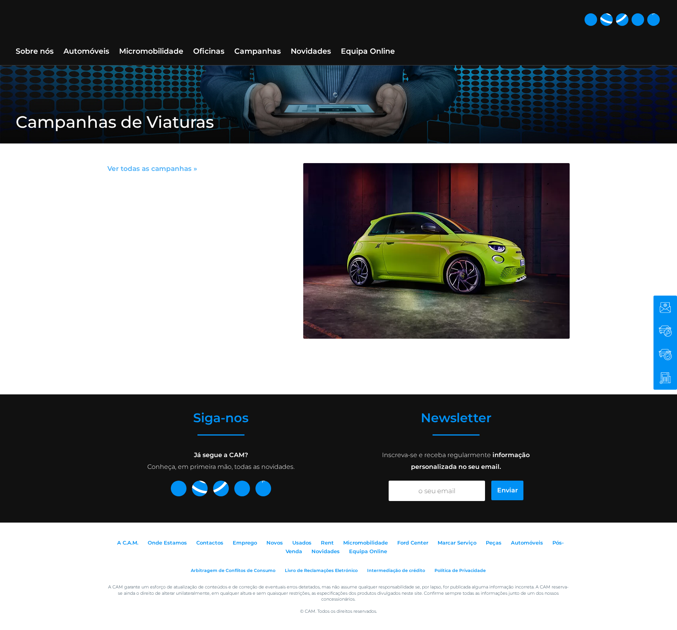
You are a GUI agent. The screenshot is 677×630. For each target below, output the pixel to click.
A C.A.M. (127, 542)
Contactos (209, 542)
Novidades (311, 51)
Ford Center (412, 542)
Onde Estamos (167, 542)
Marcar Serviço (457, 542)
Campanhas (257, 51)
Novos (274, 542)
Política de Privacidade (460, 570)
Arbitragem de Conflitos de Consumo (233, 570)
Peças (493, 542)
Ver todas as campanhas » (152, 168)
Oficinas (208, 51)
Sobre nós (35, 51)
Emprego (245, 542)
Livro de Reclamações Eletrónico (321, 570)
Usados (301, 542)
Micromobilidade (151, 51)
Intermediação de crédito (396, 570)
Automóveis (86, 51)
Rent (327, 542)
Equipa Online (368, 51)
